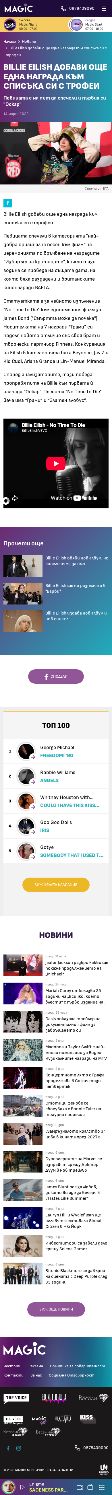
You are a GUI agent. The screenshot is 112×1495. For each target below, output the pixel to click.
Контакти (13, 1375)
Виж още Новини (56, 1309)
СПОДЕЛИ (57, 676)
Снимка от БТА (97, 188)
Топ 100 (56, 725)
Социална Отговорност (71, 1375)
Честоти (12, 1366)
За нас (36, 1375)
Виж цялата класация (56, 885)
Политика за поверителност (77, 1366)
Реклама (35, 1366)
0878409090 (96, 1448)
